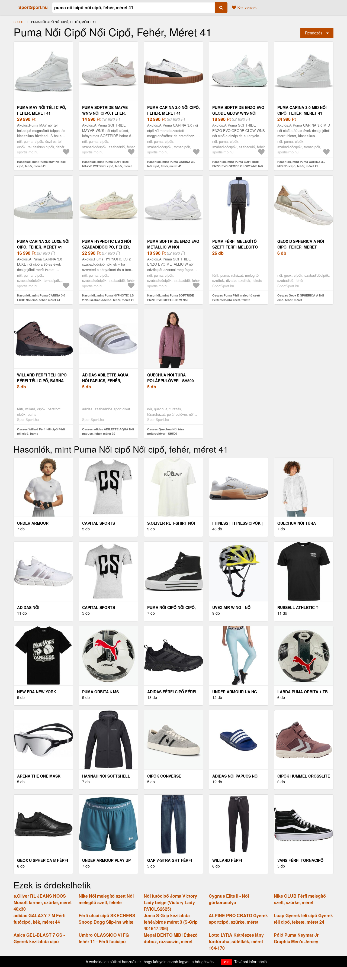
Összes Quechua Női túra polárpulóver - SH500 (165, 431)
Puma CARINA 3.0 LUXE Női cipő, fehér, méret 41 (43, 244)
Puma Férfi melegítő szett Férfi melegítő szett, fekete (235, 246)
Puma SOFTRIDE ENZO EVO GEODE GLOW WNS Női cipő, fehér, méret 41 (238, 113)
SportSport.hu (33, 7)
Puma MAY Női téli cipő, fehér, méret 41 (41, 110)
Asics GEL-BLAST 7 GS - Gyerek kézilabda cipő (39, 938)
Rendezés (313, 33)
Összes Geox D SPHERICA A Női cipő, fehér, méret (300, 297)
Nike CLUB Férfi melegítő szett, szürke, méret (300, 899)
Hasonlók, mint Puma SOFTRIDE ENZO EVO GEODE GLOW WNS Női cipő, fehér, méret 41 (237, 166)
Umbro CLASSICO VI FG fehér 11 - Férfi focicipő (104, 938)
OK (226, 962)
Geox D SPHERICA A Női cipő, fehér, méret (300, 244)
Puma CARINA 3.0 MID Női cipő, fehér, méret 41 (302, 110)
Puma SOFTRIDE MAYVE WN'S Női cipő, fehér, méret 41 (105, 113)
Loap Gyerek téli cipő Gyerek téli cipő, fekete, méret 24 (303, 918)
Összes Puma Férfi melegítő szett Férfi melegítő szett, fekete (236, 297)
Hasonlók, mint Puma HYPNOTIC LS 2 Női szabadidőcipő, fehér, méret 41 (108, 297)
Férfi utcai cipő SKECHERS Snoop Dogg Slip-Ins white (107, 918)
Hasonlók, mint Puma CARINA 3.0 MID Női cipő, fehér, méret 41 (301, 164)
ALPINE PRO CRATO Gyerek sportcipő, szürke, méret (238, 918)
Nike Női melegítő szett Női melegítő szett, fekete (106, 899)
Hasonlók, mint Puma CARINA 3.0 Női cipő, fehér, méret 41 (171, 164)
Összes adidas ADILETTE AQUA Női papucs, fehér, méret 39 (108, 431)
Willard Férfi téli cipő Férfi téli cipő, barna (42, 377)
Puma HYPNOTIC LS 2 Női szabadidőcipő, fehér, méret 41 (106, 246)
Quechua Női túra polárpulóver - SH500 (170, 377)
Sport (19, 22)
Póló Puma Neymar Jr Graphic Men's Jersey (296, 938)
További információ (250, 961)
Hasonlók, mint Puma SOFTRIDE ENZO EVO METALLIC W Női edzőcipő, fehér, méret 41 (170, 299)
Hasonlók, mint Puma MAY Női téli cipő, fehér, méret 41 (41, 164)
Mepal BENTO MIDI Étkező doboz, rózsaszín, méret (171, 938)
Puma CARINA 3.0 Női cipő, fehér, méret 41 (173, 110)
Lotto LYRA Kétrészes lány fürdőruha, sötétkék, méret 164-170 (236, 941)
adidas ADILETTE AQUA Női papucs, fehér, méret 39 (105, 380)
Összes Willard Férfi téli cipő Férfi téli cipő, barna (41, 431)
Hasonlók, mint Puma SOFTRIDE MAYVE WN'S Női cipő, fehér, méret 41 (107, 166)
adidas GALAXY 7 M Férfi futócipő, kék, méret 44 (40, 918)
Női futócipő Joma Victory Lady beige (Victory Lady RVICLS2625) (170, 902)
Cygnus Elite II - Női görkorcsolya (229, 899)
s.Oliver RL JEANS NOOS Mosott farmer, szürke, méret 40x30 (43, 902)
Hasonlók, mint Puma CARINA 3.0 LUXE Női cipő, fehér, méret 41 (41, 297)
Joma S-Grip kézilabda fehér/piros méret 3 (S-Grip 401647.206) (171, 921)
